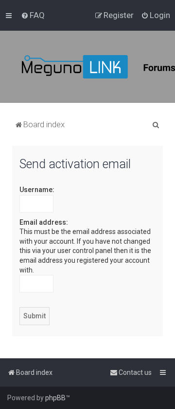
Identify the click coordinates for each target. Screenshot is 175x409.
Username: (36, 190)
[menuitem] (33, 15)
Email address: (43, 222)
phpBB (55, 398)
